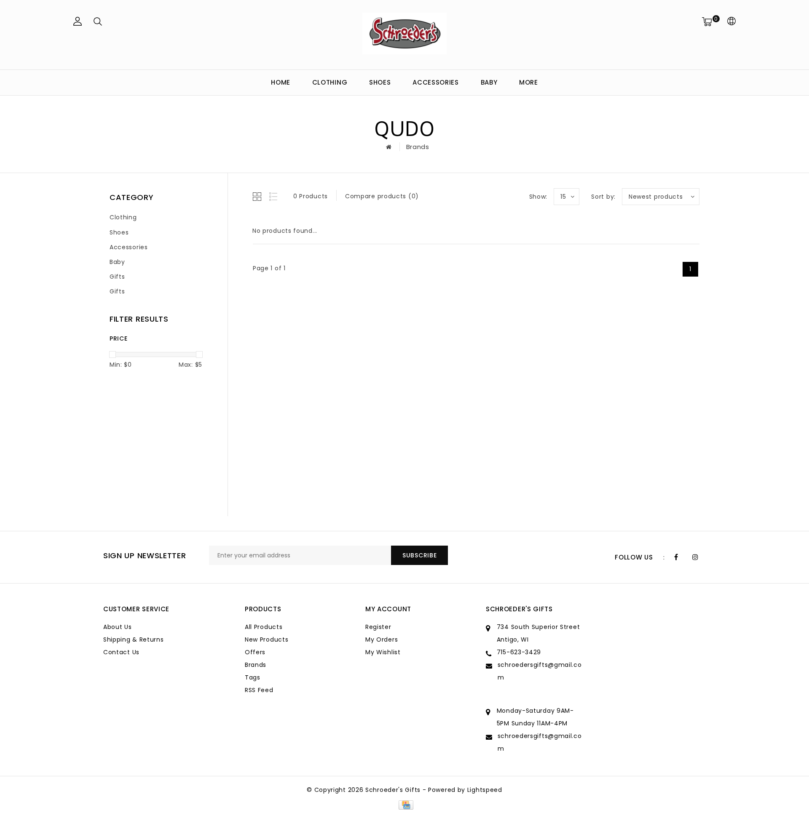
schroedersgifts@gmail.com (540, 671)
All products (263, 627)
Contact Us (121, 652)
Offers (255, 652)
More (528, 82)
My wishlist (383, 652)
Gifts (117, 276)
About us (117, 627)
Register (378, 627)
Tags (252, 677)
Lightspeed (484, 790)
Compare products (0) (382, 196)
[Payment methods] (404, 804)
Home (280, 82)
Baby (489, 82)
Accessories (436, 82)
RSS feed (259, 690)
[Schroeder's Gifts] (404, 33)
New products (266, 639)
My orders (381, 639)
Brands (417, 146)
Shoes (380, 82)
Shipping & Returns (133, 639)
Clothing (330, 82)
